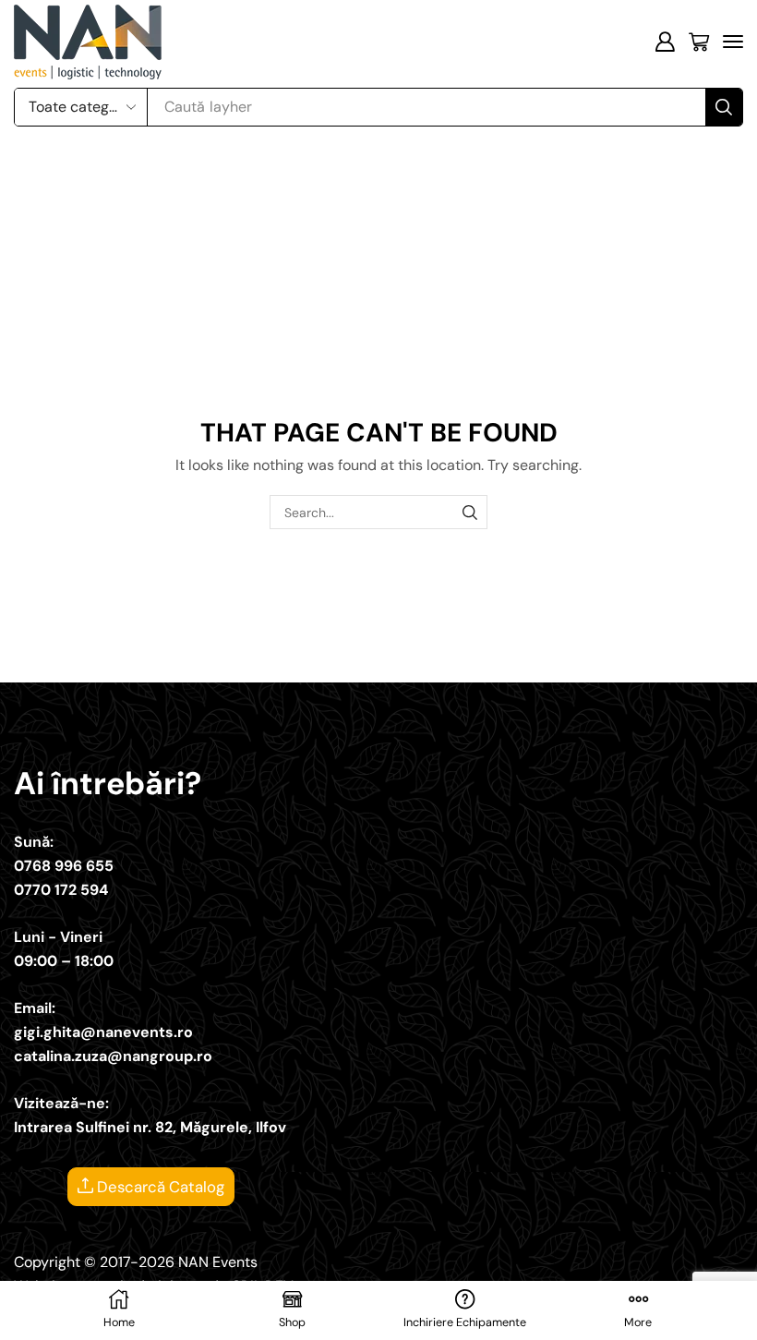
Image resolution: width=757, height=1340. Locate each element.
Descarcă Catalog (158, 1187)
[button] (665, 41)
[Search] (723, 107)
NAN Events (218, 1262)
